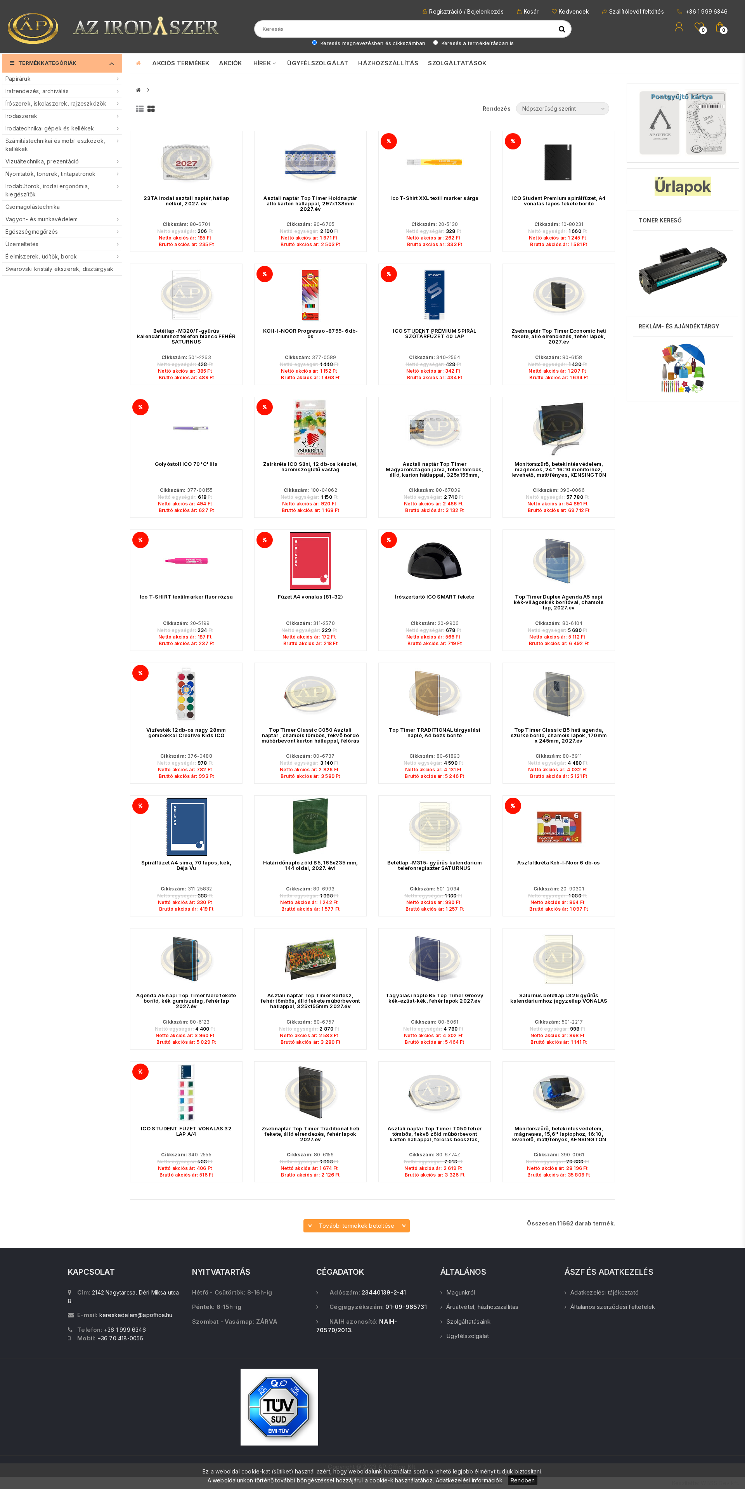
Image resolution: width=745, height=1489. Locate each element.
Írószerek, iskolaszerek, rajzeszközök (55, 103)
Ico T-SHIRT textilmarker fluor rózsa (186, 596)
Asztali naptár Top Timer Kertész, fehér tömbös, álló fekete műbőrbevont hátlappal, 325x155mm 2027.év (310, 1001)
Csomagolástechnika (32, 206)
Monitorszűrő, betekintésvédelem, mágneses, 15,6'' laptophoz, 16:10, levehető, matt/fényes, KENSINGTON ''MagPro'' (558, 1136)
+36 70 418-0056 (120, 1338)
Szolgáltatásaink (468, 1321)
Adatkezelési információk (469, 1480)
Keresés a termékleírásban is (477, 43)
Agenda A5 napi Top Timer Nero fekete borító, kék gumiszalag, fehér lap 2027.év (186, 1001)
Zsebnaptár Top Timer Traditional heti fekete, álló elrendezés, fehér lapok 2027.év (310, 1134)
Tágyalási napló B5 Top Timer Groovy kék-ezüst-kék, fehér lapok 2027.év (434, 998)
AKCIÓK (230, 63)
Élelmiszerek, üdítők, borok (41, 256)
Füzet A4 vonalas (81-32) (310, 596)
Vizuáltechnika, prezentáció (42, 161)
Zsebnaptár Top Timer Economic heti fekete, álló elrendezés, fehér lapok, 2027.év (558, 336)
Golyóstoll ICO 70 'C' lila (186, 464)
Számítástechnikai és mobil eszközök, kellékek (55, 144)
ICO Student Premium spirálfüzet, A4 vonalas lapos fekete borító (558, 200)
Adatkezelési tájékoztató (604, 1292)
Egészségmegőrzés (31, 231)
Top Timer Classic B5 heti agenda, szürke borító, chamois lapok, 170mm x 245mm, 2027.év (559, 735)
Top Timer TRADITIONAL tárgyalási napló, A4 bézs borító (434, 732)
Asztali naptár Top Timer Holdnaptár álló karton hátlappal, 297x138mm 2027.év (310, 203)
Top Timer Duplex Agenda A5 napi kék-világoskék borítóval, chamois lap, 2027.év (559, 602)
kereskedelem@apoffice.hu (136, 1315)
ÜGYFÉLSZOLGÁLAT (317, 63)
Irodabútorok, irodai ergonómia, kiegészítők (47, 190)
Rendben (523, 1480)
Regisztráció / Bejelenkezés (466, 11)
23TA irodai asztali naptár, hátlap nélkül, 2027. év (186, 200)
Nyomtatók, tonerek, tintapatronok (50, 173)
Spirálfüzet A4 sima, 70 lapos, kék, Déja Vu (186, 865)
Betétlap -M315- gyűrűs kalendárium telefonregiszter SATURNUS (434, 865)
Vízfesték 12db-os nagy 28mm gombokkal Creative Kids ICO (186, 732)
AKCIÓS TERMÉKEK (180, 63)
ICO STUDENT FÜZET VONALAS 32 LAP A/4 (186, 1131)
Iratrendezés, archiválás (37, 91)
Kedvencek (574, 11)
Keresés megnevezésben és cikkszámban (372, 43)
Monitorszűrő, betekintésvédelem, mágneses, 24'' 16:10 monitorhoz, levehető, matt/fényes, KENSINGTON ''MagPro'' (558, 472)
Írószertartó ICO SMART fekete (434, 596)
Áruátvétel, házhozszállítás (482, 1306)
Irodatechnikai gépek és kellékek (49, 128)
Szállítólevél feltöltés (636, 11)
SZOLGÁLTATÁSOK (457, 63)
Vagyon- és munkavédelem (41, 219)
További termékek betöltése (356, 1225)
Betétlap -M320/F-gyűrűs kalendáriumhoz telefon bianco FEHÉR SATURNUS (186, 336)
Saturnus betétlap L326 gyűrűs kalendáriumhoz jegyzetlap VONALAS (559, 998)
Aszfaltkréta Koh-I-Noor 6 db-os (558, 862)
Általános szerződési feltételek (612, 1306)
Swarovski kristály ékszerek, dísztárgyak (59, 269)
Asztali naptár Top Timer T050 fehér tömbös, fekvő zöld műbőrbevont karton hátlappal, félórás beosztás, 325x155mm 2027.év (435, 1136)
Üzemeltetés (21, 244)
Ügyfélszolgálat (467, 1336)
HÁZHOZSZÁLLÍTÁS (388, 63)
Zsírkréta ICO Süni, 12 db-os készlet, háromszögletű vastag (310, 466)
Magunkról (460, 1292)
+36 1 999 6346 (706, 11)
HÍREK (262, 63)
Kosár (531, 11)
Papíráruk (18, 78)
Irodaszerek (21, 116)
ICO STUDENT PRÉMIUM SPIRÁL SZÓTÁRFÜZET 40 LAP (434, 333)
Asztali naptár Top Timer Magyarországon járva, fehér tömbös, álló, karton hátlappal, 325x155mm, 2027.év (434, 472)
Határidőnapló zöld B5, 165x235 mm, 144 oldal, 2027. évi (310, 865)
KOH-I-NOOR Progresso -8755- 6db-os (310, 333)
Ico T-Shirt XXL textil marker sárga (434, 198)
